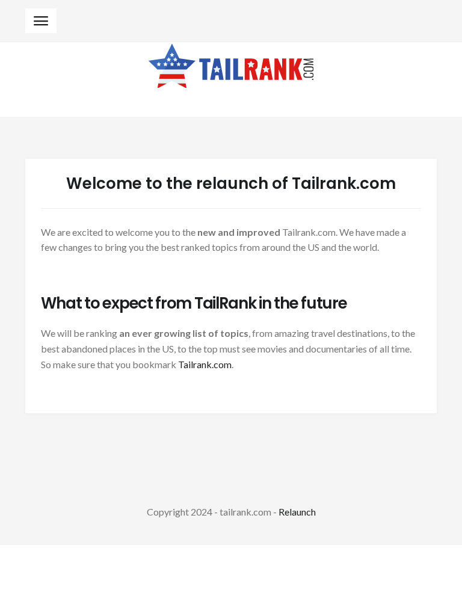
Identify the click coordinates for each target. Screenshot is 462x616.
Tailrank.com (205, 364)
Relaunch (297, 511)
